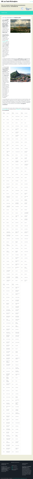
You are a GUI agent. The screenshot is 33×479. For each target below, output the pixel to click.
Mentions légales (20, 478)
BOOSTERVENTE (15, 478)
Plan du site (25, 478)
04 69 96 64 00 (14, 6)
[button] (31, 1)
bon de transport (5, 109)
